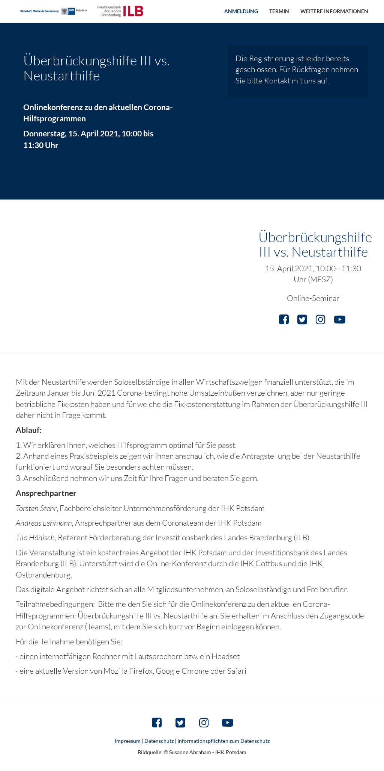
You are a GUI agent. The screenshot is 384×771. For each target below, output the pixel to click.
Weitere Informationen (334, 11)
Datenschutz (159, 741)
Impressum (128, 741)
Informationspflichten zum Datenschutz (223, 741)
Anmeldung (241, 11)
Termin (279, 11)
